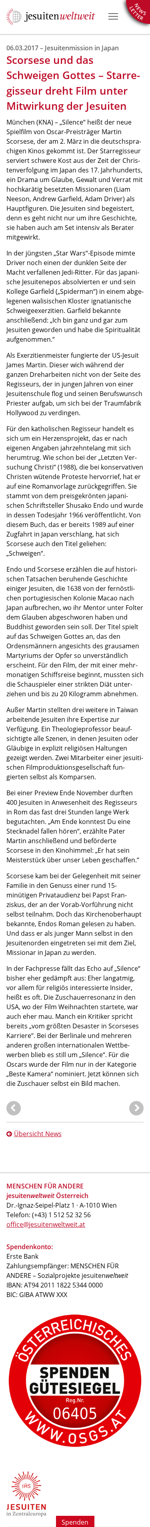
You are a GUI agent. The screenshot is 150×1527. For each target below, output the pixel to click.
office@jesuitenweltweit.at (45, 1224)
